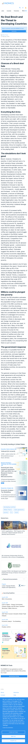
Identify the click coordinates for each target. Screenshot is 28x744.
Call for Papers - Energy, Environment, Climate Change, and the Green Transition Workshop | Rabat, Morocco (13, 606)
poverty (6, 512)
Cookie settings (13, 732)
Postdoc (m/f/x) (6, 627)
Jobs (2, 10)
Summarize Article (14, 676)
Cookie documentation (8, 727)
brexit (16, 512)
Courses (9, 10)
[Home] (9, 3)
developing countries (9, 507)
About (2, 692)
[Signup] (25, 7)
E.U (11, 512)
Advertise (16, 692)
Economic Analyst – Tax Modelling (11, 621)
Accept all (13, 740)
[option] (14, 585)
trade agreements (19, 509)
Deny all (13, 736)
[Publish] (22, 7)
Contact (3, 695)
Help (14, 695)
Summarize (14, 31)
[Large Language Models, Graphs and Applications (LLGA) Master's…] (22, 585)
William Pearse (5, 34)
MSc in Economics (7, 599)
